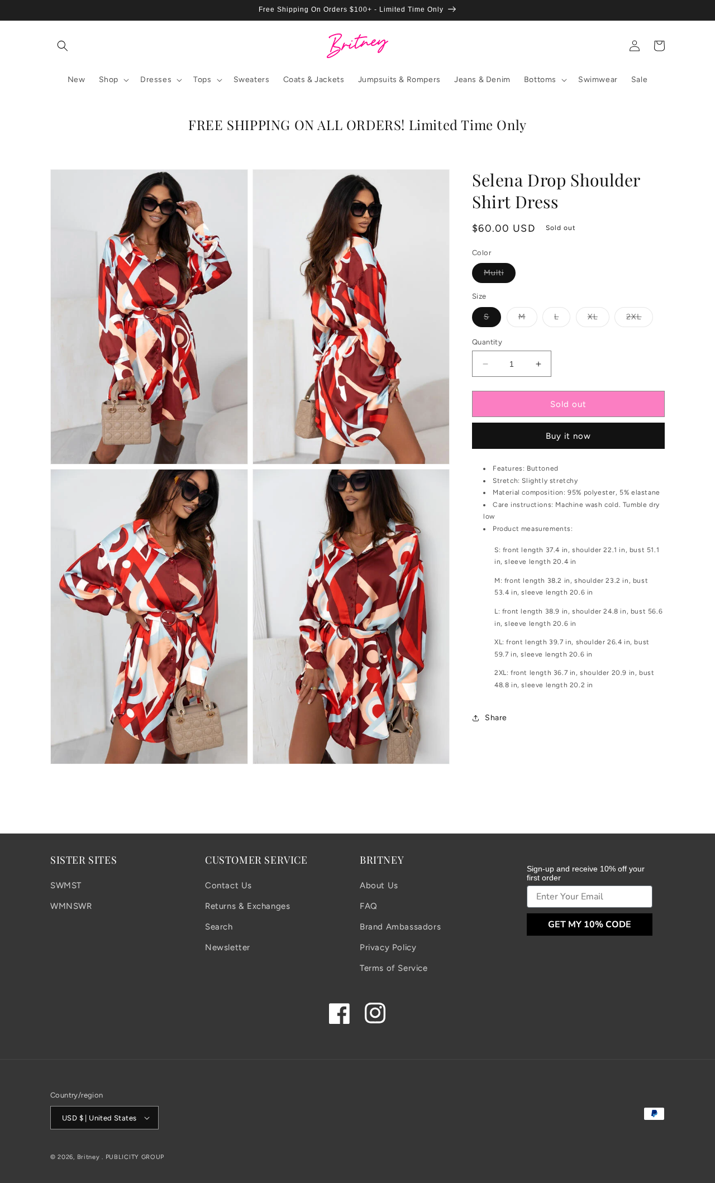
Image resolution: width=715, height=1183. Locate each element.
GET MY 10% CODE (589, 924)
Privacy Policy (388, 947)
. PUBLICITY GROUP (133, 1157)
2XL (639, 319)
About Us (379, 885)
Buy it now (568, 437)
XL (598, 319)
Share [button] (496, 718)
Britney (88, 1157)
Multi (500, 276)
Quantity (487, 342)
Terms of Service (394, 968)
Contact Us (228, 885)
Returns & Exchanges (247, 906)
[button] (62, 45)
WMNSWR (71, 906)
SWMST (66, 885)
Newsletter (227, 947)
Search (219, 927)
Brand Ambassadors (400, 927)
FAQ (369, 906)
